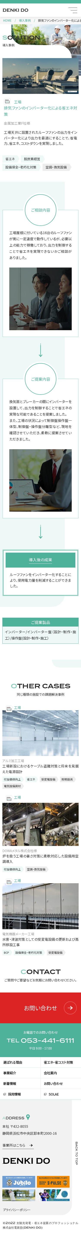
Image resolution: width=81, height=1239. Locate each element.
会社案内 (50, 1073)
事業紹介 (9, 1073)
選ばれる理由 (12, 1062)
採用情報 (14, 1094)
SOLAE (54, 1094)
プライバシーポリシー (17, 1210)
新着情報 (9, 1083)
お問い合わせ (40, 1008)
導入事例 (25, 20)
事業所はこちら (13, 1145)
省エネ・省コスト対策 (58, 1062)
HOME (7, 20)
